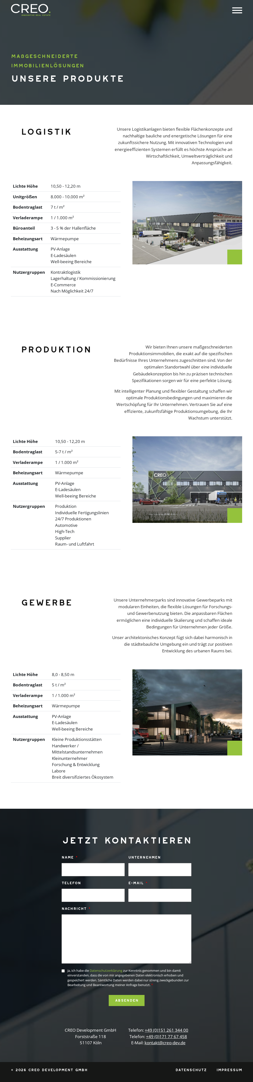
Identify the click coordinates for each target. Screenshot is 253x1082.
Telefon (71, 883)
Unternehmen (144, 857)
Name (70, 857)
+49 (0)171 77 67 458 (166, 1036)
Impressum (229, 1070)
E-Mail (138, 883)
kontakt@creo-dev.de (165, 1042)
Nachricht (76, 908)
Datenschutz (191, 1070)
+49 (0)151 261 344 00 (166, 1030)
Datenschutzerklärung (106, 970)
